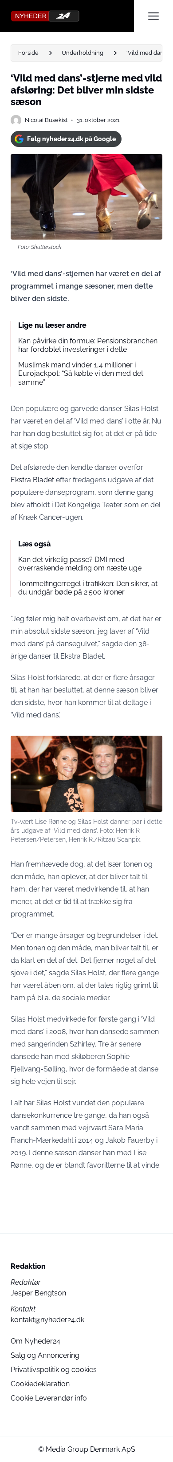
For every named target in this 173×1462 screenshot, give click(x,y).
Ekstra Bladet (32, 480)
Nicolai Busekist (46, 120)
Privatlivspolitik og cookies (54, 1369)
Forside (28, 52)
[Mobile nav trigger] (153, 16)
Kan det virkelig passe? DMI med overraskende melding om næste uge (80, 563)
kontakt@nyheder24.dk (47, 1319)
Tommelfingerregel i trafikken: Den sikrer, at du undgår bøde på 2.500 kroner (87, 587)
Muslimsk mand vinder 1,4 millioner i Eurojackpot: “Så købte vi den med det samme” (80, 373)
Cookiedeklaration (40, 1384)
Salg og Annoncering (45, 1355)
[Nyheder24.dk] (72, 16)
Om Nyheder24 (35, 1341)
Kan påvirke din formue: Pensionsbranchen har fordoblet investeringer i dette (87, 345)
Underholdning (82, 52)
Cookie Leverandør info (49, 1398)
